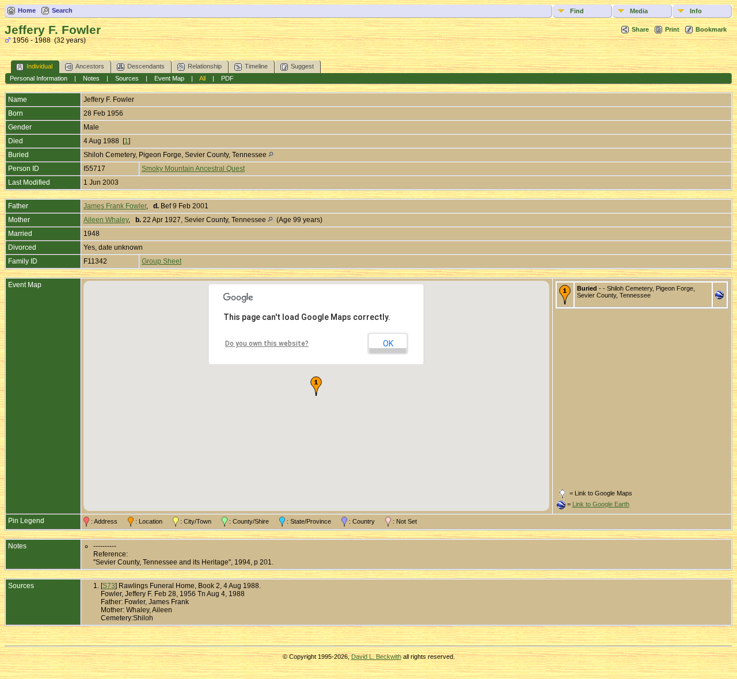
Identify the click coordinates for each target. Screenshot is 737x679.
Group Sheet (161, 261)
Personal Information (38, 78)
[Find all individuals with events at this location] (270, 155)
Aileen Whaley (105, 220)
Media (639, 10)
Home (27, 10)
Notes (91, 78)
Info (696, 10)
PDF (227, 78)
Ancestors (89, 66)
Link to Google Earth (600, 504)
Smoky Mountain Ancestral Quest (193, 169)
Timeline (256, 66)
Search (62, 10)
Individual (39, 66)
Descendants (146, 66)
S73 (108, 586)
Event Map (169, 78)
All (202, 78)
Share (640, 29)
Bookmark (711, 29)
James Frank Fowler (114, 206)
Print (672, 29)
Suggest (302, 66)
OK (388, 343)
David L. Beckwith (376, 656)
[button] (316, 386)
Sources (127, 78)
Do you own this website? (267, 344)
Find (577, 10)
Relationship (205, 66)
